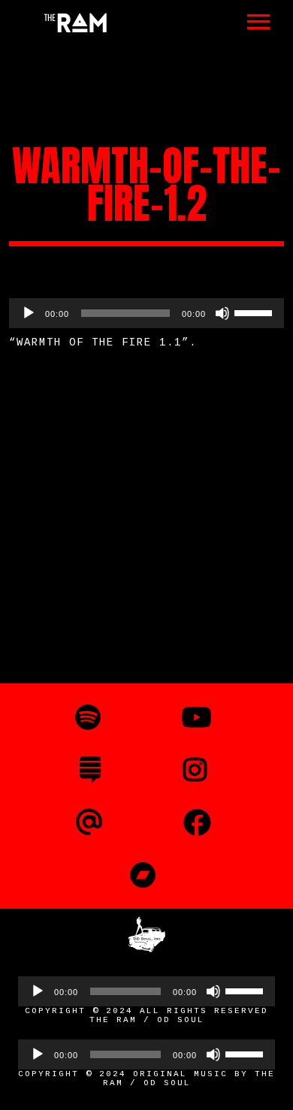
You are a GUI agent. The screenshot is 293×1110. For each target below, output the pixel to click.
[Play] (28, 313)
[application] (146, 313)
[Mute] (222, 313)
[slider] (255, 311)
